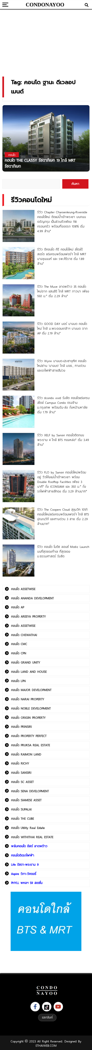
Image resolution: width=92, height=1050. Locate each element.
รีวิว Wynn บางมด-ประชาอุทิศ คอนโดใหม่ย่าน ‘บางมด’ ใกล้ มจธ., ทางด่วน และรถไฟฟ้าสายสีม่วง (61, 366)
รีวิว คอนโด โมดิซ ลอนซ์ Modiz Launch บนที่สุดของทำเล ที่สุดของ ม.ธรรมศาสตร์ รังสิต (63, 551)
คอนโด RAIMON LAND (26, 754)
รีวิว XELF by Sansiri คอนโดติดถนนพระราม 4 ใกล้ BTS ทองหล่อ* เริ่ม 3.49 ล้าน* (63, 440)
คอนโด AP (17, 607)
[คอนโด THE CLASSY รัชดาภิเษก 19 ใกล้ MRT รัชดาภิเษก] (46, 138)
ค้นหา (75, 183)
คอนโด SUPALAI (21, 809)
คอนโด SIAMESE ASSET (26, 800)
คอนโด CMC (19, 643)
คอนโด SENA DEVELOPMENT (30, 791)
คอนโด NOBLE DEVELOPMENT (31, 708)
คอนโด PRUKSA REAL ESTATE (30, 745)
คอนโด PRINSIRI (21, 726)
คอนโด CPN (18, 653)
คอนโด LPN (18, 680)
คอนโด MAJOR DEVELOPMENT (31, 689)
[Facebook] (35, 1006)
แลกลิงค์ (47, 1017)
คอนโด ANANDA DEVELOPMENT (32, 598)
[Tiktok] (46, 1006)
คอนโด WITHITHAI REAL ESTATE (32, 837)
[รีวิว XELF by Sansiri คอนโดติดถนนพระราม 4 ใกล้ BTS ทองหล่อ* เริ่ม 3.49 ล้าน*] (18, 449)
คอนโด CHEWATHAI (24, 634)
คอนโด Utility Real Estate (28, 827)
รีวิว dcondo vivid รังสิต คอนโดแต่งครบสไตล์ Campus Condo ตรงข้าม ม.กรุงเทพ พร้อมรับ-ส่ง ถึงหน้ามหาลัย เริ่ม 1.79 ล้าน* (63, 404)
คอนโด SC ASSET (22, 781)
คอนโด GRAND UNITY (25, 662)
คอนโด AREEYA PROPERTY (28, 616)
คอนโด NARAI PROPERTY (27, 699)
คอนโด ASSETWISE (23, 588)
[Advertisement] (46, 41)
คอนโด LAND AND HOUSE (29, 671)
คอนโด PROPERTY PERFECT (28, 735)
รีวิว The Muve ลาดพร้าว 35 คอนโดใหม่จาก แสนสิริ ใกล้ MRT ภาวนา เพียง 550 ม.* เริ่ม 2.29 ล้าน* (63, 291)
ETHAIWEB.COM (46, 1045)
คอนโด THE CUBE (22, 818)
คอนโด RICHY (20, 763)
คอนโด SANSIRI (21, 772)
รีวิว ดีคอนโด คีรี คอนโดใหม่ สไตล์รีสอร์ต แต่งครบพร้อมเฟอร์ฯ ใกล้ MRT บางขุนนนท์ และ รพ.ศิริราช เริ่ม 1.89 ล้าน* (61, 256)
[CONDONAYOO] (45, 4)
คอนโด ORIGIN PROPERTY (28, 717)
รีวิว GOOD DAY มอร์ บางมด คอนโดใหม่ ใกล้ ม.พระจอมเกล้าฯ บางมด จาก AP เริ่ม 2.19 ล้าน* (62, 328)
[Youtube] (58, 1006)
